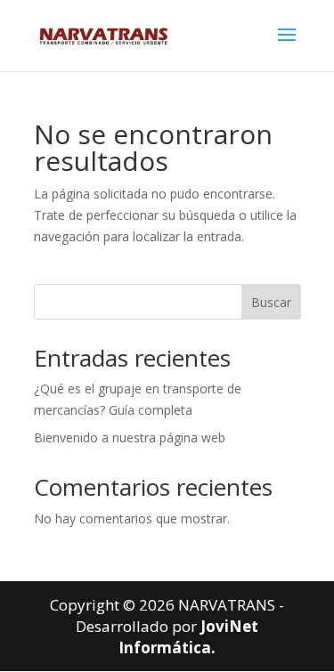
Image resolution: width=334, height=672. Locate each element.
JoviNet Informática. (188, 637)
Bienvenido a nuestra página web (129, 437)
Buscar (271, 302)
